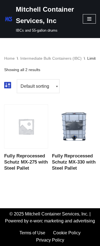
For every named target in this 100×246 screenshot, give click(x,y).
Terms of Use (32, 232)
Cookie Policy (67, 232)
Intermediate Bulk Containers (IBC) (51, 58)
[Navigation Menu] (89, 19)
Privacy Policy (50, 240)
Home (9, 58)
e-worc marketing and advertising (62, 221)
